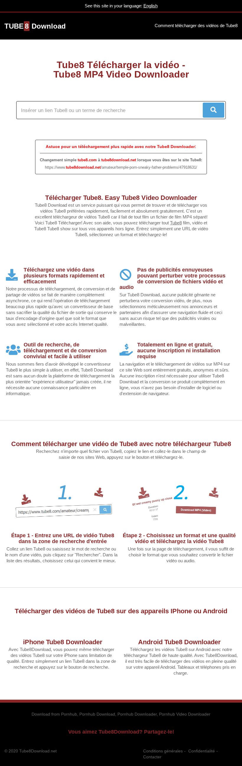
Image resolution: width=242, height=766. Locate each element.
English (150, 5)
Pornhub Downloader (137, 714)
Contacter (152, 757)
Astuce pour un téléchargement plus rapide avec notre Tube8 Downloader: (121, 146)
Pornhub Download (97, 714)
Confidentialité (201, 751)
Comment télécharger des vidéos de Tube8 (196, 25)
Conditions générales (163, 751)
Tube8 (176, 222)
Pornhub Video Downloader (184, 714)
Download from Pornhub (54, 714)
